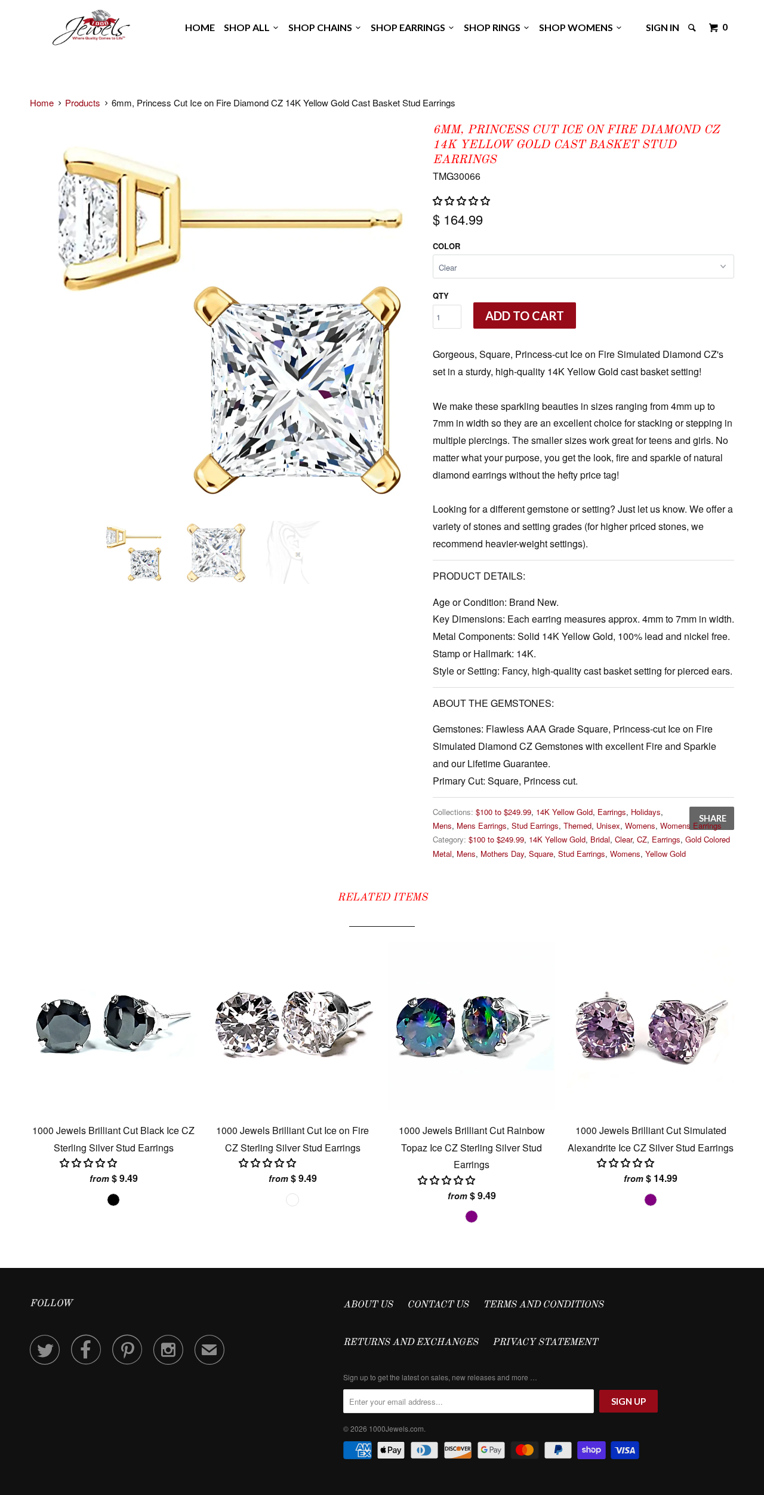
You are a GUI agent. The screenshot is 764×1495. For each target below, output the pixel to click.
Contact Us (438, 1305)
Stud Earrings (535, 825)
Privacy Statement (544, 1342)
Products (82, 102)
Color (446, 246)
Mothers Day (502, 853)
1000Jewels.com (396, 1428)
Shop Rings (494, 27)
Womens (640, 825)
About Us (368, 1305)
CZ (642, 839)
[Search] (693, 27)
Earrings (611, 811)
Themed (577, 825)
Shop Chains (322, 27)
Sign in (662, 27)
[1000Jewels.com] (91, 25)
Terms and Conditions (543, 1305)
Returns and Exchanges (410, 1342)
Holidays (646, 811)
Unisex (608, 825)
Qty (441, 295)
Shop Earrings (410, 27)
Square (541, 853)
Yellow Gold (665, 853)
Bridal (600, 839)
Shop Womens (578, 27)
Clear (623, 839)
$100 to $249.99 (503, 811)
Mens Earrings (482, 825)
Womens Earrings (691, 825)
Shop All (248, 27)
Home (200, 27)
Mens (442, 825)
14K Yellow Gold (564, 811)
